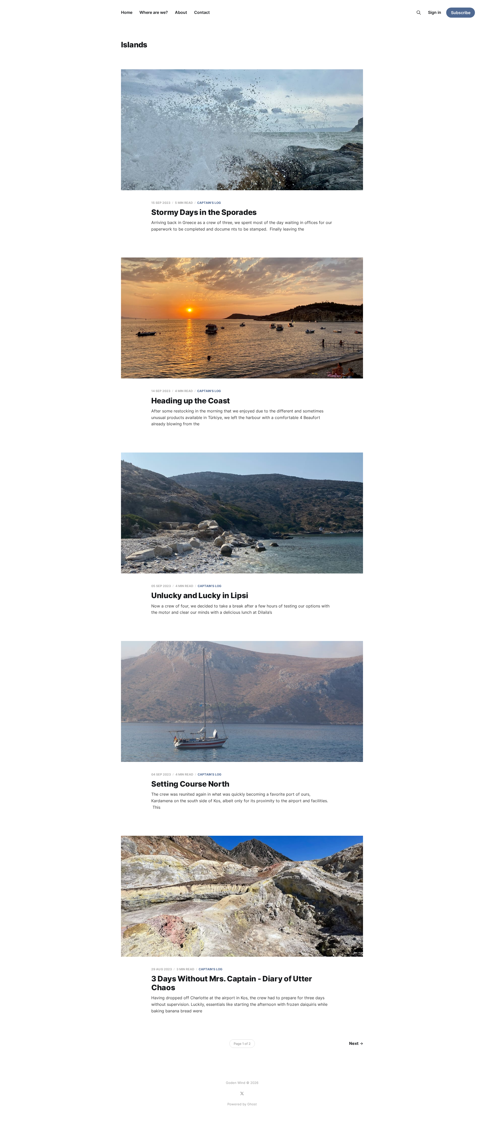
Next (353, 1043)
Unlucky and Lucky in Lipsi (199, 595)
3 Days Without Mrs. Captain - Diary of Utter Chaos (231, 983)
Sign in (434, 12)
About (181, 12)
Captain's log (209, 203)
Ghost (252, 1104)
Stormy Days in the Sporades (204, 212)
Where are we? (153, 12)
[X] (242, 1093)
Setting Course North (190, 783)
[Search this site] (418, 12)
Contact (202, 12)
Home (126, 12)
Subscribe (460, 12)
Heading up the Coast (190, 400)
